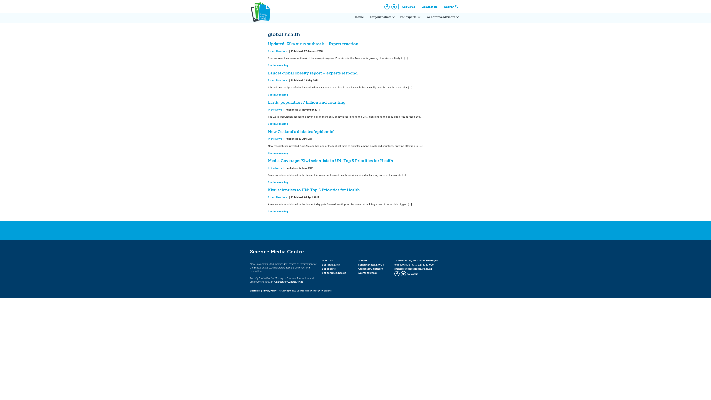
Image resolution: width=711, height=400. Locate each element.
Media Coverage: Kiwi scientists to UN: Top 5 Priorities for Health (330, 160)
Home (359, 17)
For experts (408, 17)
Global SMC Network (370, 268)
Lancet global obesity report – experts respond (313, 73)
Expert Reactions (278, 51)
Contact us (430, 7)
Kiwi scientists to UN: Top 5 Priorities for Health (314, 190)
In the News (275, 109)
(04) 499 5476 (402, 264)
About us (408, 7)
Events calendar (367, 272)
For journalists (380, 17)
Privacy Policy (269, 290)
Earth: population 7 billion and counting (307, 102)
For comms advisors (440, 17)
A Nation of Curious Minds (288, 281)
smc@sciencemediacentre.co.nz (413, 268)
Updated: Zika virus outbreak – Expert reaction (313, 43)
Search (449, 7)
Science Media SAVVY (371, 264)
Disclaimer (255, 290)
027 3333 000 (426, 264)
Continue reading (278, 65)
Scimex (362, 260)
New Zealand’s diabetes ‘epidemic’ (301, 131)
